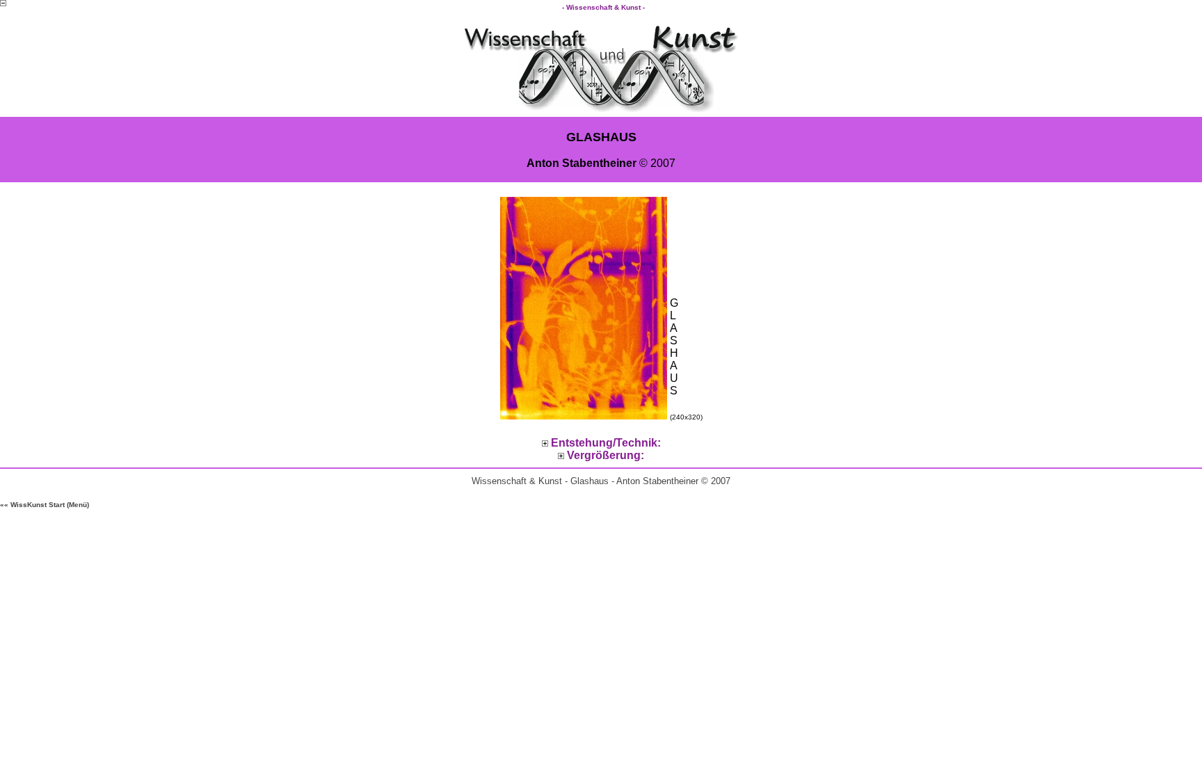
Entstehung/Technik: (606, 443)
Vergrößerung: (605, 455)
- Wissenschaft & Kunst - (604, 7)
